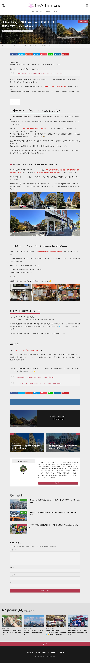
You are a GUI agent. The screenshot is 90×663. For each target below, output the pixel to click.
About (42, 11)
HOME (5, 46)
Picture (48, 11)
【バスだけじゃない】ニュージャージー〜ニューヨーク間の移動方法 (34, 632)
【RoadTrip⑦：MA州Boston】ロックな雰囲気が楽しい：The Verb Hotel (53, 513)
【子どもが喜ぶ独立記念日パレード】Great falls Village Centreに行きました (54, 526)
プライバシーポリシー (42, 652)
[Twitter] (21, 54)
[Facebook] (14, 54)
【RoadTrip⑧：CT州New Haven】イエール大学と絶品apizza (35, 377)
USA (10, 46)
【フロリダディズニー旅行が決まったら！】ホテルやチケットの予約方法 (39, 383)
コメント (13, 550)
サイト (12, 582)
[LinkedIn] (57, 54)
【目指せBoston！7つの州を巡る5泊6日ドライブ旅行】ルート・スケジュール (40, 73)
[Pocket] (43, 54)
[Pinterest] (65, 54)
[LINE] (50, 54)
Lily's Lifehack (50, 656)
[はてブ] (36, 54)
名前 (12, 567)
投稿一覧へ (57, 483)
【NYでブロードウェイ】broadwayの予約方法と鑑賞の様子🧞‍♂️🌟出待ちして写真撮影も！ (56, 632)
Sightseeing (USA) (27, 31)
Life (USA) (24, 499)
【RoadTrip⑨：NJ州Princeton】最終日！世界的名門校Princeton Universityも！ (43, 46)
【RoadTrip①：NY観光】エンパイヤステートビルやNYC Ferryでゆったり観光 (54, 501)
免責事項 (54, 652)
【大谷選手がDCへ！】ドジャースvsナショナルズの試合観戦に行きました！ (78, 632)
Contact (54, 11)
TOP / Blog (35, 11)
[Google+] (29, 54)
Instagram (29, 652)
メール (12, 575)
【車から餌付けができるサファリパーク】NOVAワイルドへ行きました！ (12, 632)
